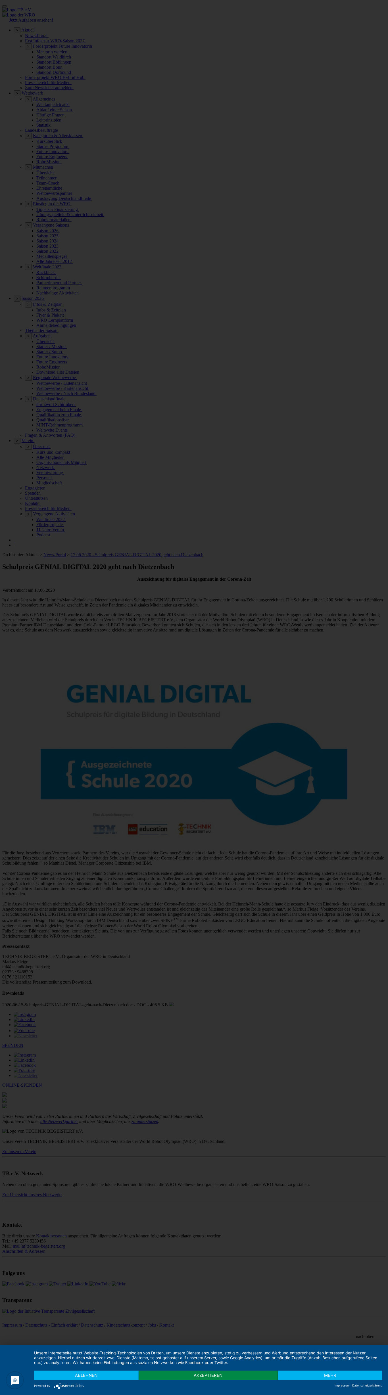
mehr (330, 1375)
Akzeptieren (208, 1375)
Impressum (342, 1385)
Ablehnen (86, 1375)
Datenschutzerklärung (367, 1385)
